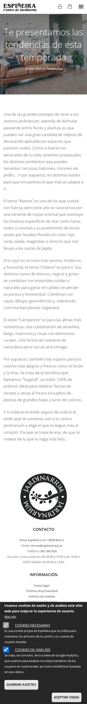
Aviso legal (42, 585)
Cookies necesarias (32, 625)
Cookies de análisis (32, 649)
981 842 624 (49, 551)
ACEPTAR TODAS (66, 697)
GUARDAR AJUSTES (21, 684)
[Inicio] (19, 7)
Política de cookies (42, 596)
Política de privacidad (42, 591)
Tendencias (54, 69)
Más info (10, 617)
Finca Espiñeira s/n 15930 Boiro (41, 540)
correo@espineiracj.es (46, 545)
